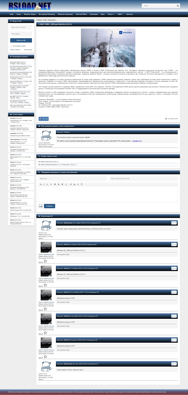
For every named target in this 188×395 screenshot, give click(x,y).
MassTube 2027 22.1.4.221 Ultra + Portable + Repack (21, 77)
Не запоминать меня (19, 46)
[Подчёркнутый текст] (47, 184)
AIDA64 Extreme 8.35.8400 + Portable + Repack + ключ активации (19, 87)
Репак (19, 14)
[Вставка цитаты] (74, 184)
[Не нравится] (40, 118)
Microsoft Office (81, 14)
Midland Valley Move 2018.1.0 (49, 161)
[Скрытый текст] (71, 184)
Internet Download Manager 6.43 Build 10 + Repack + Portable (21, 73)
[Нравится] (47, 118)
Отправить (49, 206)
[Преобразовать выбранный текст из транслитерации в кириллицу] (78, 184)
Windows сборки (30, 14)
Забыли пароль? (15, 49)
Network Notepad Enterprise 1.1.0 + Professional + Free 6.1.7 (58, 164)
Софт (11, 14)
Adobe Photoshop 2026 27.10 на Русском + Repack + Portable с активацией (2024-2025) (21, 68)
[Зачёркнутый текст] (51, 184)
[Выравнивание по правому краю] (62, 184)
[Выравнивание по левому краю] (55, 184)
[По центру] (58, 184)
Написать (130, 14)
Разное (110, 14)
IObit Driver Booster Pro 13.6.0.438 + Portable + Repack (19, 101)
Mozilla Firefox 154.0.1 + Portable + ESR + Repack (18, 62)
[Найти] (178, 6)
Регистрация (28, 49)
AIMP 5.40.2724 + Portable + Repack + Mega (19, 97)
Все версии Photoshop (47, 14)
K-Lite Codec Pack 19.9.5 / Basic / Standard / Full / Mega (20, 106)
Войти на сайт (21, 40)
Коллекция (94, 14)
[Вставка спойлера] (82, 184)
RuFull (66, 244)
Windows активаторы (65, 14)
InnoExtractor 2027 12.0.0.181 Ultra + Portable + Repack (20, 92)
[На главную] (35, 6)
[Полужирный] (41, 184)
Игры (103, 14)
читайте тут (137, 141)
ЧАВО (120, 14)
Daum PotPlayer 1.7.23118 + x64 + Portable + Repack (21, 82)
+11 (44, 118)
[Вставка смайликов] (66, 184)
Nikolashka (68, 223)
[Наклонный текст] (44, 184)
